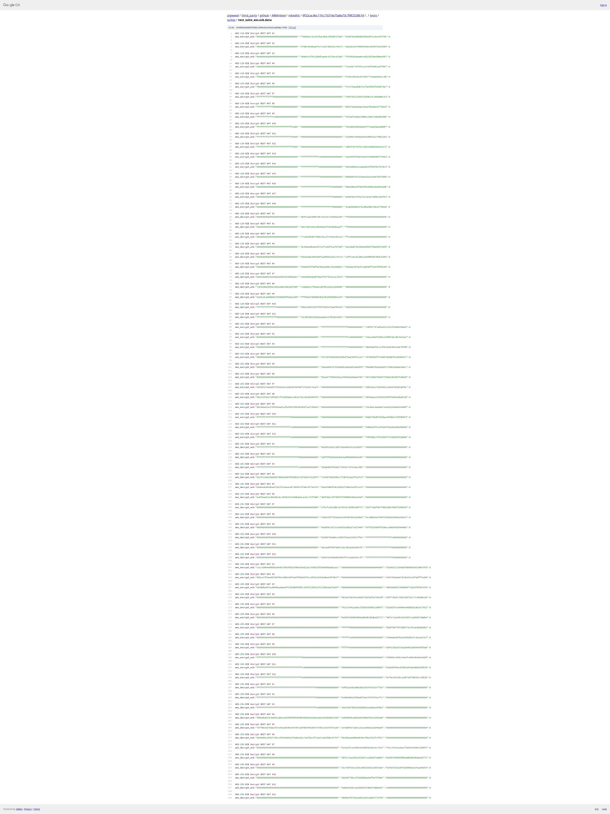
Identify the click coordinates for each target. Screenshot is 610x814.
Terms (36, 809)
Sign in (603, 5)
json (604, 808)
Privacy (27, 809)
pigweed (233, 15)
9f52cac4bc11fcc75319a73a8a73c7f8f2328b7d (333, 15)
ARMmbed (279, 15)
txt (597, 808)
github (264, 15)
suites (231, 20)
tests (373, 15)
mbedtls (294, 15)
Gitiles (19, 809)
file (292, 27)
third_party (249, 15)
